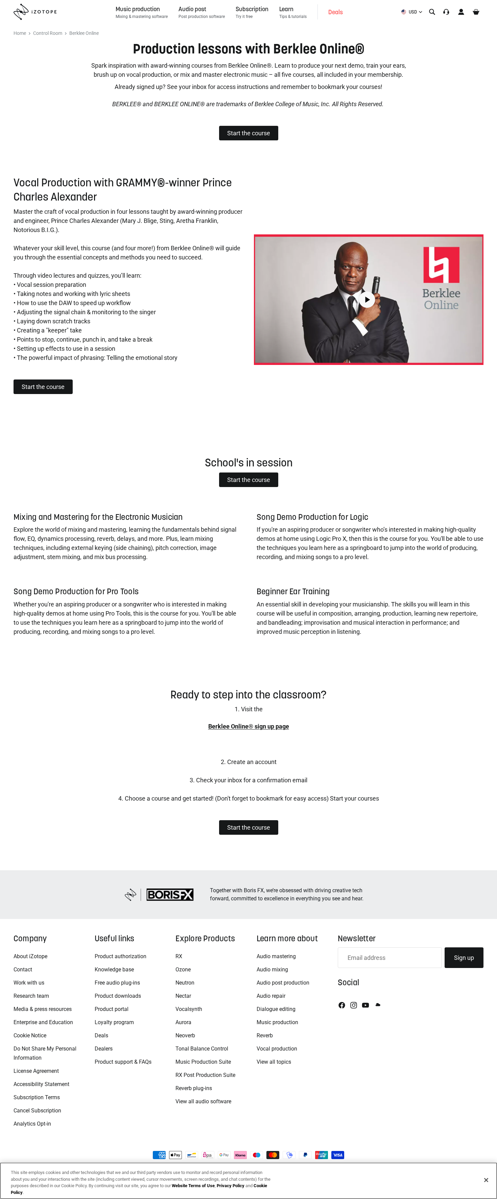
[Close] (486, 1180)
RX (178, 956)
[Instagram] (354, 1005)
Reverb (265, 1035)
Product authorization (120, 956)
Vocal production (277, 1048)
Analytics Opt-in (32, 1124)
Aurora (183, 1022)
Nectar (183, 996)
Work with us (29, 982)
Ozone (183, 969)
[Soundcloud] (377, 1005)
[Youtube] (365, 1005)
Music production (277, 1022)
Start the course (248, 133)
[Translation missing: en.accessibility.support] (446, 11)
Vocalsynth (188, 1009)
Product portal (111, 1009)
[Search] (432, 11)
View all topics (274, 1062)
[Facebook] (342, 1005)
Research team (31, 996)
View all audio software (203, 1101)
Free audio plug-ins (117, 982)
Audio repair (271, 996)
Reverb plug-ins (193, 1088)
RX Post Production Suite (205, 1075)
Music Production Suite (203, 1062)
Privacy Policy (230, 1185)
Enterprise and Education (43, 1022)
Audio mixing (272, 969)
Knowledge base (114, 969)
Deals (101, 1035)
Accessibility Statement (41, 1084)
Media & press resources (43, 1009)
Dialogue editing (276, 1009)
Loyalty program (114, 1022)
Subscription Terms (37, 1097)
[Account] (461, 11)
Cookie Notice (30, 1035)
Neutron (184, 982)
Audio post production (283, 982)
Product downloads (118, 996)
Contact (23, 969)
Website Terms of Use (193, 1185)
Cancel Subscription (37, 1110)
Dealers (104, 1048)
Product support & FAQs (123, 1062)
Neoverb (185, 1035)
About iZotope (30, 956)
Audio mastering (276, 956)
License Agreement (36, 1071)
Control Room (47, 33)
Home (20, 33)
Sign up (464, 957)
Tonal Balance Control (201, 1048)
